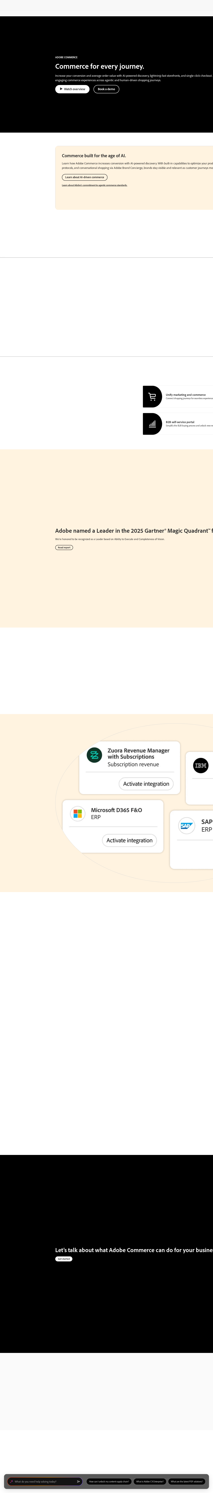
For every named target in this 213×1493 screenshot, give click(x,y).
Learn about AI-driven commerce (84, 177)
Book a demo (106, 89)
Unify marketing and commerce (186, 394)
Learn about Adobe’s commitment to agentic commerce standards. (94, 185)
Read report (64, 547)
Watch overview (74, 89)
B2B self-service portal (180, 422)
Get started (64, 1258)
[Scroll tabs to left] (2, 252)
